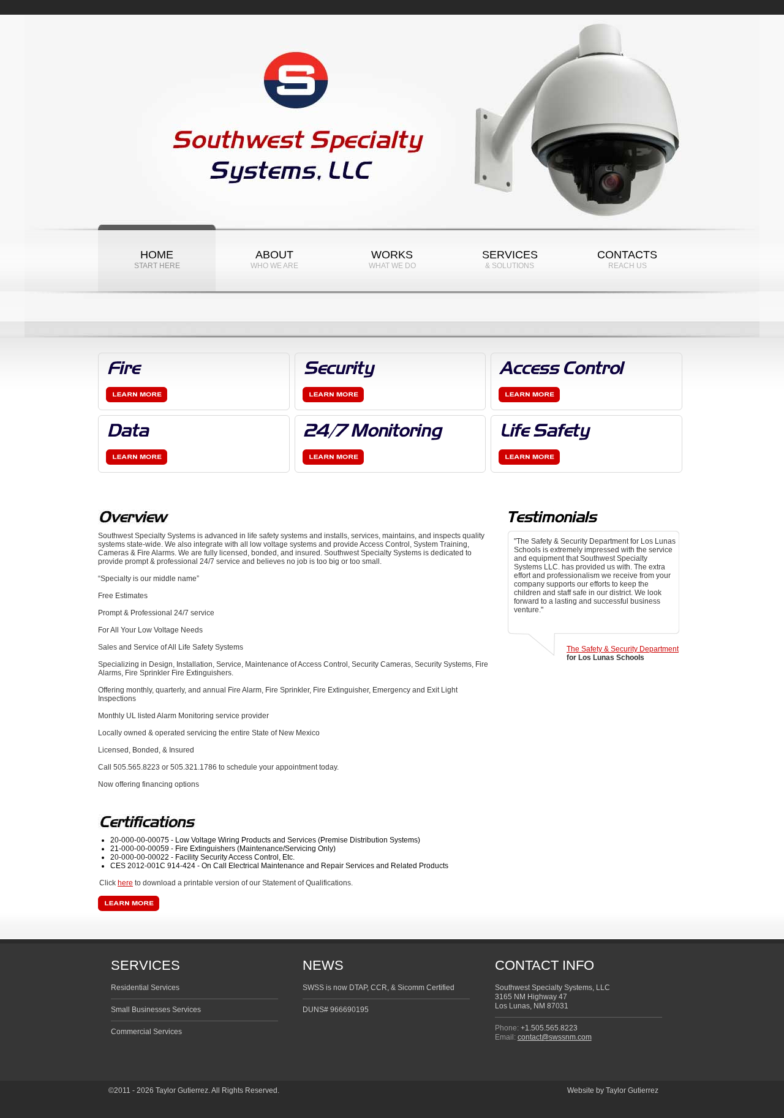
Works (392, 259)
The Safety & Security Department (623, 649)
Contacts (627, 259)
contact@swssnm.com (555, 1037)
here (125, 883)
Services (510, 259)
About (274, 259)
